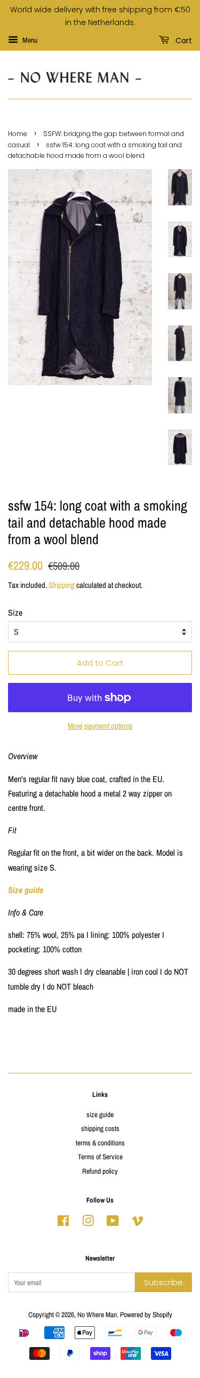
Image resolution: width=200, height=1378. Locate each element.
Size (15, 612)
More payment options (100, 725)
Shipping (62, 585)
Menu (29, 40)
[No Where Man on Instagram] (88, 1223)
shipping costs (100, 1128)
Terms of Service (100, 1156)
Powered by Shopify (146, 1314)
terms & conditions (100, 1143)
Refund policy (100, 1171)
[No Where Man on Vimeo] (137, 1223)
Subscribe (163, 1282)
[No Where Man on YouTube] (113, 1223)
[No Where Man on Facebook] (63, 1223)
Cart (182, 40)
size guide (100, 1114)
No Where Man (97, 1314)
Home (17, 133)
